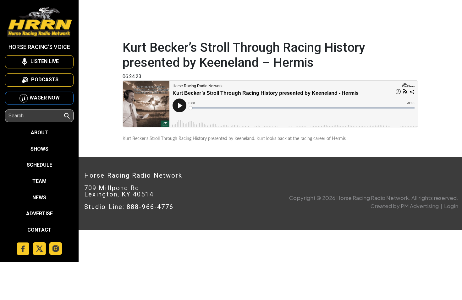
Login (451, 205)
